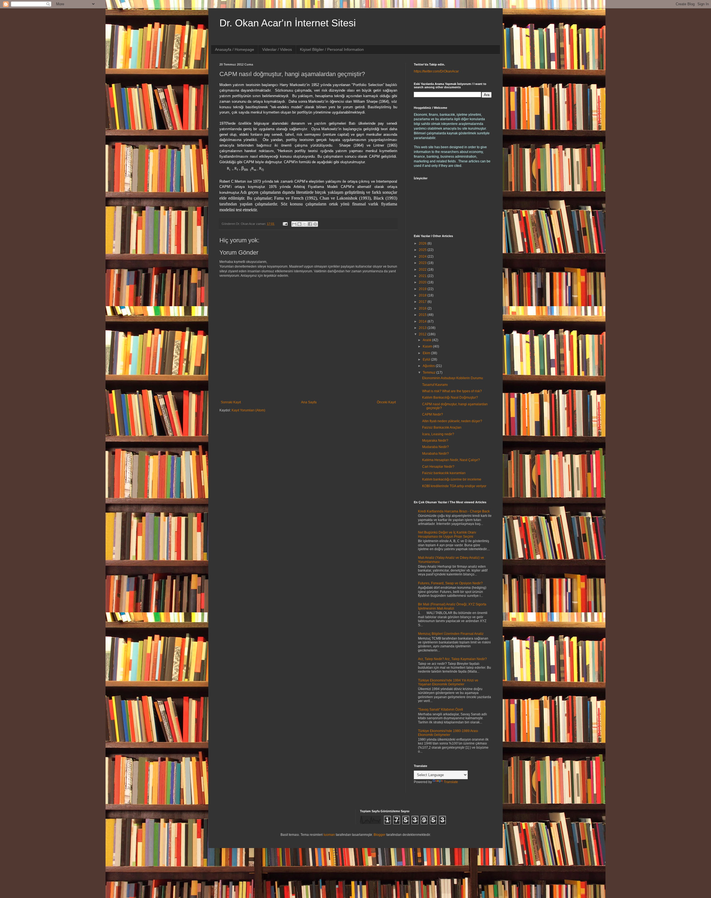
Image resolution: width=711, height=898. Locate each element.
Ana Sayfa (309, 402)
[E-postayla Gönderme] (285, 223)
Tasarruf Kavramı (435, 385)
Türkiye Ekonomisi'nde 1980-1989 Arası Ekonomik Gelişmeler (448, 733)
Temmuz (429, 372)
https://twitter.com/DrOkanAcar (436, 71)
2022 (423, 269)
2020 (423, 282)
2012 (423, 334)
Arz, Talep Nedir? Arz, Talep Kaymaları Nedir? (452, 659)
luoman (329, 835)
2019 (423, 289)
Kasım (428, 346)
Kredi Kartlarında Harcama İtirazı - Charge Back (454, 511)
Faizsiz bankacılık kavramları (443, 473)
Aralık (427, 340)
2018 (423, 295)
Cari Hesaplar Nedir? (438, 467)
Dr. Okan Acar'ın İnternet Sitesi (287, 23)
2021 (423, 276)
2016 (423, 308)
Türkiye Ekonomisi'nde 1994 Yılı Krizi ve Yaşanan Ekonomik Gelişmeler (448, 682)
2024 (423, 256)
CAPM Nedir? (432, 414)
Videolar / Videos (277, 49)
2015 (423, 315)
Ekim (427, 353)
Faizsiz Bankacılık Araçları (441, 427)
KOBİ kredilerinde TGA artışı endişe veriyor (454, 486)
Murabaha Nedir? (435, 454)
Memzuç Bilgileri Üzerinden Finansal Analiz (451, 634)
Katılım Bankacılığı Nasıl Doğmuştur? (450, 397)
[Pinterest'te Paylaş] (315, 224)
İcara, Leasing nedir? (438, 434)
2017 (423, 302)
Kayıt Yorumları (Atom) (248, 410)
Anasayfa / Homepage (234, 49)
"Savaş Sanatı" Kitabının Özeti (440, 709)
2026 (423, 243)
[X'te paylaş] (304, 224)
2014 (423, 321)
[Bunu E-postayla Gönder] (294, 224)
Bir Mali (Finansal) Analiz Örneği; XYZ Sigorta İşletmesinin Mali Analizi (452, 606)
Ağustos (429, 366)
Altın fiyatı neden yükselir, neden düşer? (452, 421)
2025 (423, 250)
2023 (423, 263)
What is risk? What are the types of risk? (452, 391)
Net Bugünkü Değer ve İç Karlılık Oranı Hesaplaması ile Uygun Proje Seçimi (447, 534)
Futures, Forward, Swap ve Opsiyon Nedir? (450, 583)
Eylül (427, 359)
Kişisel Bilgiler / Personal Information (332, 49)
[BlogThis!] (299, 224)
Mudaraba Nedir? (435, 447)
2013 (423, 328)
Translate (451, 782)
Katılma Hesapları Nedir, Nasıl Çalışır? (451, 460)
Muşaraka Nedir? (435, 440)
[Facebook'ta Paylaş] (310, 224)
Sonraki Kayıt (231, 402)
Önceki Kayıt (386, 402)
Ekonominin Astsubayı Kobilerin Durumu (452, 378)
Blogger (379, 835)
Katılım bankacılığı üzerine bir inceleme (451, 479)
